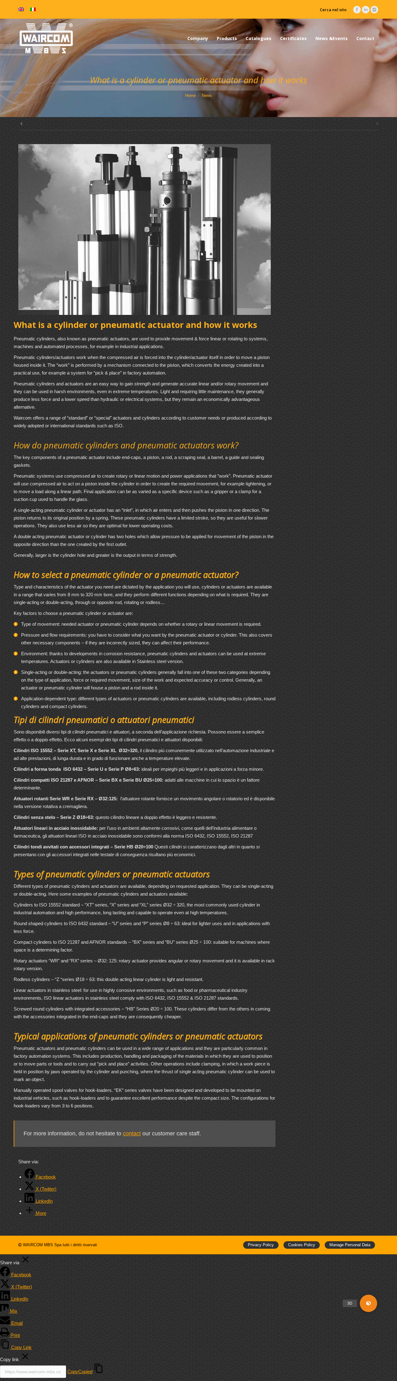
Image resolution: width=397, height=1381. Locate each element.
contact (132, 1133)
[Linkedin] (365, 9)
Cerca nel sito (333, 9)
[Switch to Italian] (33, 10)
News (207, 95)
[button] (368, 1303)
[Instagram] (374, 9)
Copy (79, 1371)
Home (190, 95)
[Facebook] (357, 9)
